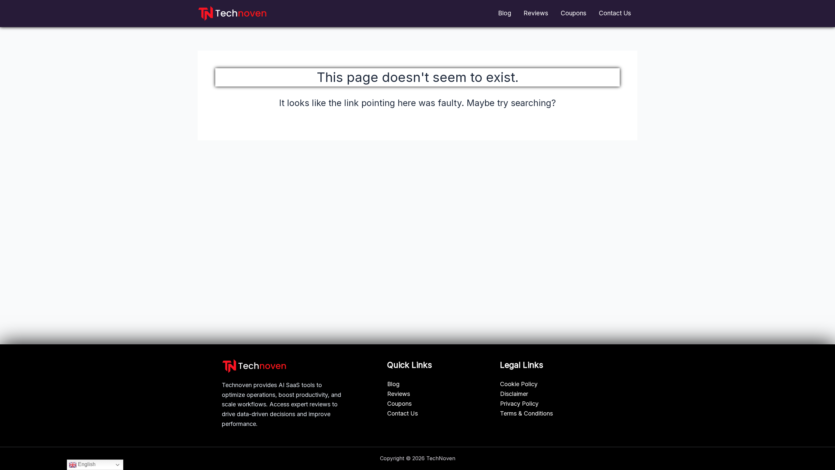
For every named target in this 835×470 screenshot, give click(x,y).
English (86, 464)
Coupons (573, 13)
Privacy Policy (519, 403)
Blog (504, 13)
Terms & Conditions (526, 413)
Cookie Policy (519, 384)
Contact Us (615, 13)
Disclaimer (514, 393)
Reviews (536, 13)
